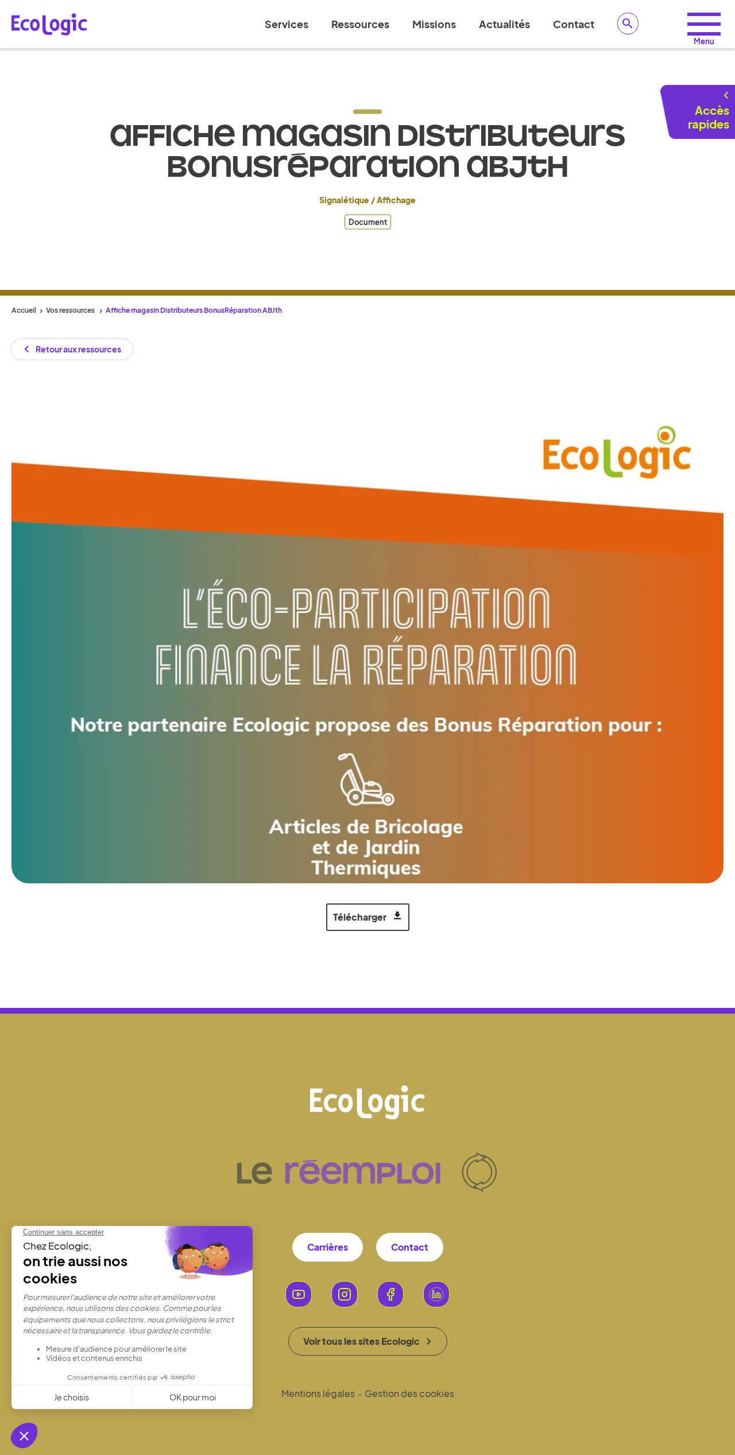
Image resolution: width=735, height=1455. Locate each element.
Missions (434, 23)
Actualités (504, 23)
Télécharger (359, 917)
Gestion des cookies (409, 1393)
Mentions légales (318, 1393)
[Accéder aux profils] (704, 24)
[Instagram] (344, 1294)
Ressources (360, 23)
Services (286, 23)
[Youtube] (298, 1294)
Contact (573, 23)
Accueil (23, 310)
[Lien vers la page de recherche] (628, 23)
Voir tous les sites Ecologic (361, 1341)
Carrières (327, 1247)
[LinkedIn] (436, 1294)
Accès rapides (708, 117)
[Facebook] (390, 1294)
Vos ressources (70, 310)
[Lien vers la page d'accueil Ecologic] (49, 24)
